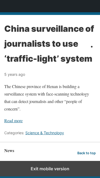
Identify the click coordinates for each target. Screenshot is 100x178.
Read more (13, 120)
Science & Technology (44, 132)
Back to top (86, 153)
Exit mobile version (50, 168)
